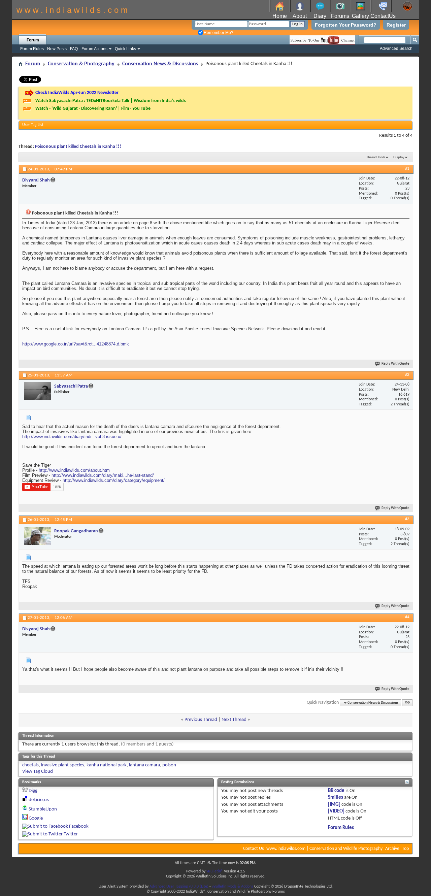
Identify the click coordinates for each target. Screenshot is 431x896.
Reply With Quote (395, 364)
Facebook (79, 826)
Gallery (360, 16)
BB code (336, 790)
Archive (392, 848)
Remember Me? (218, 32)
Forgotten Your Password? (345, 25)
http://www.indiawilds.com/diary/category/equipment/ (114, 480)
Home (279, 16)
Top (407, 703)
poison (169, 765)
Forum (33, 40)
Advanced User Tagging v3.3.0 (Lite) (179, 887)
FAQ (74, 48)
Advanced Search (396, 48)
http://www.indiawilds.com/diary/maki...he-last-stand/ (103, 475)
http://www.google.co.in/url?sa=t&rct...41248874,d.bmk (75, 343)
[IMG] (334, 804)
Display (398, 157)
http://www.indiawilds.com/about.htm (74, 470)
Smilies (335, 797)
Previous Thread (201, 719)
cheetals (30, 765)
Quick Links (125, 48)
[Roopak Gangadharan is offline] (37, 536)
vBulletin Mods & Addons (232, 887)
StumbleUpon (43, 809)
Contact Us (253, 848)
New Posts (57, 48)
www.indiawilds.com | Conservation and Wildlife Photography (324, 848)
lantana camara (144, 765)
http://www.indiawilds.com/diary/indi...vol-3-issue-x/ (72, 436)
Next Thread (234, 719)
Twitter (71, 834)
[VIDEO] (336, 811)
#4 (407, 617)
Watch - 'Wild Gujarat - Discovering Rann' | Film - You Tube (93, 108)
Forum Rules (32, 48)
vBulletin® (214, 871)
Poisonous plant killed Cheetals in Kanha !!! (78, 146)
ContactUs (383, 16)
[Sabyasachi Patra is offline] (37, 391)
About (300, 16)
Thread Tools (375, 157)
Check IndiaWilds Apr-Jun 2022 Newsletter (77, 92)
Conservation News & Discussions (160, 64)
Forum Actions (94, 48)
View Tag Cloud (37, 771)
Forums (340, 16)
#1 (407, 168)
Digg (33, 790)
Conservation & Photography (81, 64)
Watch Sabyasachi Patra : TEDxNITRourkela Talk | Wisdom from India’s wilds (110, 100)
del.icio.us (39, 799)
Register (396, 25)
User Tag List (32, 125)
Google (36, 818)
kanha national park (107, 765)
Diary (319, 16)
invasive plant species (62, 765)
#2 (407, 374)
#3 (407, 519)
